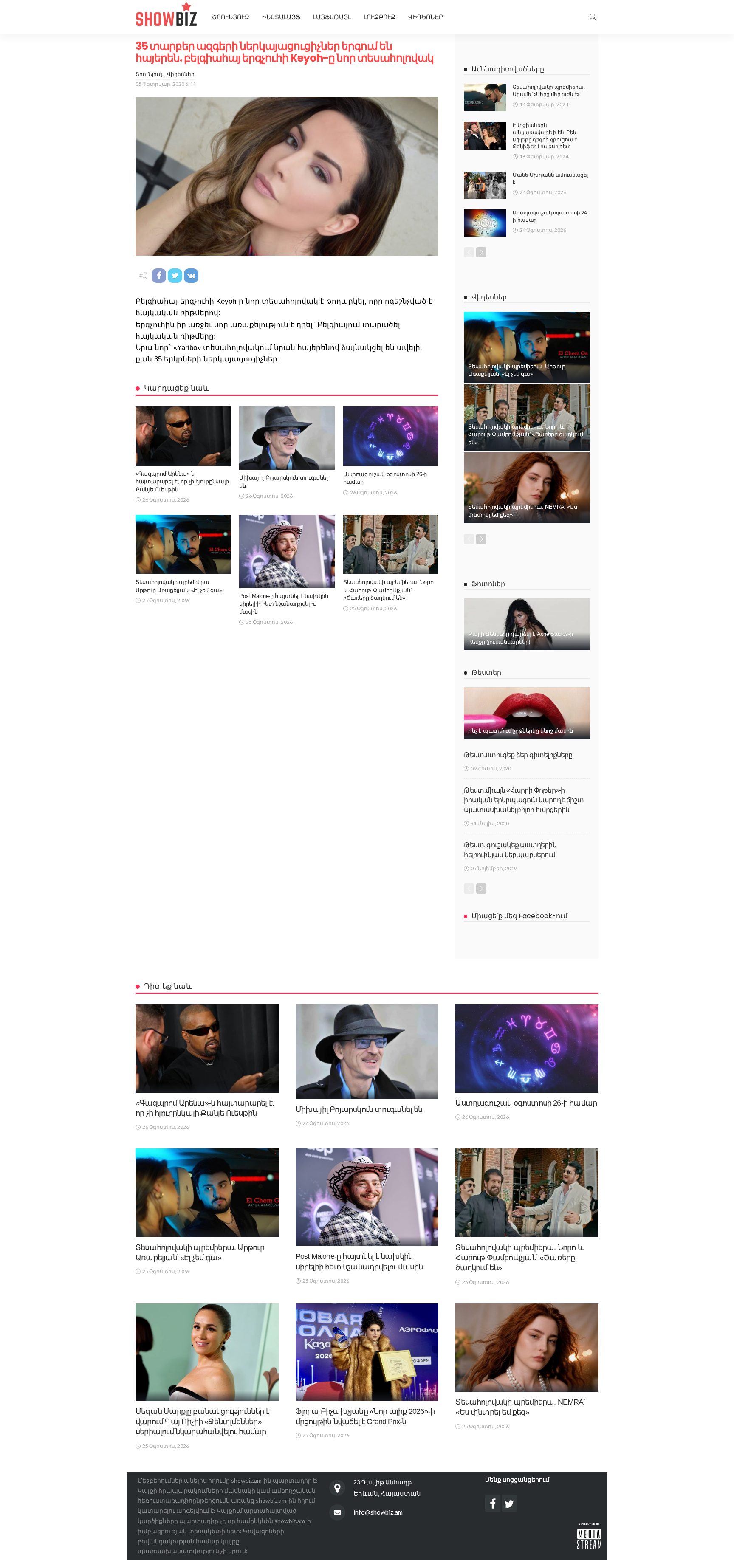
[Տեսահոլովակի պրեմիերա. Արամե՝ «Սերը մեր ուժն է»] (485, 97)
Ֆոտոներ (488, 584)
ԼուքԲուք (379, 17)
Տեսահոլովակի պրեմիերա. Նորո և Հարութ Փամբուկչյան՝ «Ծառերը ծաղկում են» (388, 590)
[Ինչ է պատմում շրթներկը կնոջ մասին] (527, 713)
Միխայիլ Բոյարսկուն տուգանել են (359, 1109)
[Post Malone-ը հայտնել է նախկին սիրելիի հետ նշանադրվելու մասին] (286, 551)
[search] (593, 17)
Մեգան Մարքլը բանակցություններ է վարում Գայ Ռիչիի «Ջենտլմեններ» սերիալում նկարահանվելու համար (202, 1421)
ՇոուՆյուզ (149, 74)
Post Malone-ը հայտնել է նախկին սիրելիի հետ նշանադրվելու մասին (283, 604)
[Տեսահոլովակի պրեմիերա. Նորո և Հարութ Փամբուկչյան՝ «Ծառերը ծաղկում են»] (390, 544)
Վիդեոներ (425, 17)
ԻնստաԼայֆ (281, 17)
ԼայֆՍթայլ (332, 17)
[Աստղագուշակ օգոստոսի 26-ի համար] (390, 436)
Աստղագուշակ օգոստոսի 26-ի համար (526, 1103)
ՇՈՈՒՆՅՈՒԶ (230, 17)
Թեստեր (486, 672)
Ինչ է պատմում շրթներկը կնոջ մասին (520, 731)
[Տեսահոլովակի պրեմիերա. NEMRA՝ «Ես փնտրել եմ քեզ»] (527, 487)
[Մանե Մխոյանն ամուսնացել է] (485, 185)
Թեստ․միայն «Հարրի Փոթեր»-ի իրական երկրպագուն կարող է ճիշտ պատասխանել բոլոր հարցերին (524, 800)
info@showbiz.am (378, 1512)
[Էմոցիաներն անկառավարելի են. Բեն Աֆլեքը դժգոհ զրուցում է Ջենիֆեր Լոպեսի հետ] (485, 136)
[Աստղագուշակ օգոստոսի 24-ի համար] (485, 223)
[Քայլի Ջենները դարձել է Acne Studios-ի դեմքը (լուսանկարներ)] (527, 624)
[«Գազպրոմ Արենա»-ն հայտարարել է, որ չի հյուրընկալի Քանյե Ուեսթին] (183, 435)
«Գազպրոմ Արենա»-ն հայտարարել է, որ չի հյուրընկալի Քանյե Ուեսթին (182, 482)
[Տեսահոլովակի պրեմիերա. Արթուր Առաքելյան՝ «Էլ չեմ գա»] (183, 544)
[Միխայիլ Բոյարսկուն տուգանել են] (286, 438)
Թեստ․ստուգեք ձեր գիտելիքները (518, 755)
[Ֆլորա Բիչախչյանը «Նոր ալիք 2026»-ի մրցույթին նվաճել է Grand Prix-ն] (367, 1352)
